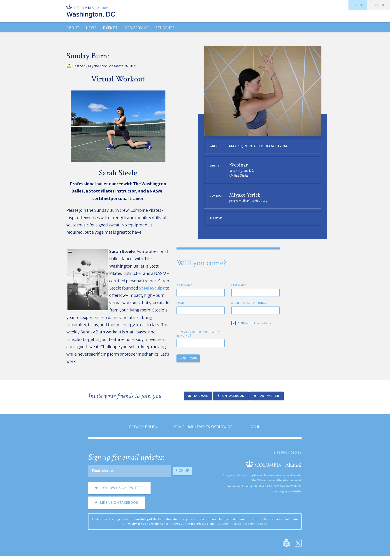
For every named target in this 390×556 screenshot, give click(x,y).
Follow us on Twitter (122, 488)
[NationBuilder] (288, 542)
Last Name (238, 285)
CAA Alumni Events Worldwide (203, 427)
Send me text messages (254, 323)
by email (200, 395)
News (91, 28)
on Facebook (233, 395)
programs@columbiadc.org (248, 200)
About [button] (72, 28)
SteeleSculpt (152, 288)
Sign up (378, 5)
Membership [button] (136, 28)
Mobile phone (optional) (249, 303)
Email (180, 303)
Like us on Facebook (118, 503)
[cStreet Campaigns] (298, 542)
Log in (358, 5)
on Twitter (269, 395)
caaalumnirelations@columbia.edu (247, 486)
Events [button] (110, 28)
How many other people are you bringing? (200, 334)
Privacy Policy (143, 427)
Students (165, 28)
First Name (184, 285)
